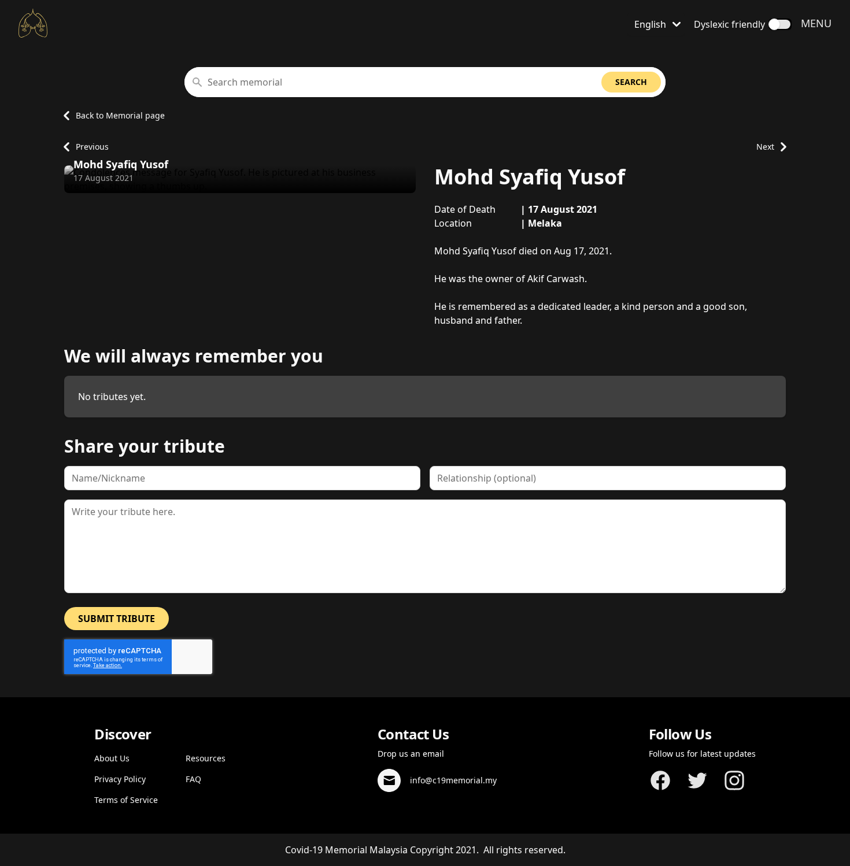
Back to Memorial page (120, 115)
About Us (112, 758)
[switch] (780, 24)
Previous (92, 146)
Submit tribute (116, 618)
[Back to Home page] (33, 23)
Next (765, 146)
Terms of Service (126, 799)
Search (631, 81)
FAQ (193, 779)
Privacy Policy (120, 779)
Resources (206, 758)
